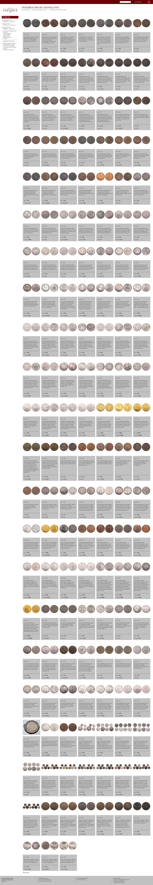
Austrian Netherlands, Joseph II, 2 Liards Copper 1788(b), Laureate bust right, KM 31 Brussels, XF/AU (123, 463)
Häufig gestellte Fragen (9, 44)
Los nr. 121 (118, 74)
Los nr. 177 (118, 378)
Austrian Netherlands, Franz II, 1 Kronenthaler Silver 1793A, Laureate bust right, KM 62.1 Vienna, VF (67, 705)
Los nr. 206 (136, 540)
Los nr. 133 (81, 151)
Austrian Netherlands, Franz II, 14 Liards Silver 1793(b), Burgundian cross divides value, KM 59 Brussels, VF (141, 666)
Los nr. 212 (118, 578)
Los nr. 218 (99, 620)
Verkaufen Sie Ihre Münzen (9, 47)
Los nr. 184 (118, 419)
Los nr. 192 (136, 458)
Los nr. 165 (26, 338)
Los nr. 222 (44, 661)
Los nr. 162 (99, 299)
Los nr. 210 (81, 578)
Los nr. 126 (81, 112)
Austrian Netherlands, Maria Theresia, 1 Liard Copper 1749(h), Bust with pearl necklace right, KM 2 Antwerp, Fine (68, 156)
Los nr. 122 (136, 74)
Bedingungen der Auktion (9, 43)
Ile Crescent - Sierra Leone (9, 25)
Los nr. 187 (44, 458)
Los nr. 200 (26, 540)
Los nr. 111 (62, 34)
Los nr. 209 (63, 578)
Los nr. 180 (44, 419)
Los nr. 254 (118, 817)
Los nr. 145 (44, 226)
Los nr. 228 (26, 700)
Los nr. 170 (118, 338)
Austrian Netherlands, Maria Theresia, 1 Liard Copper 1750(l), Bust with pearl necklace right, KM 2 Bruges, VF (104, 156)
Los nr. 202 (63, 540)
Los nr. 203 (81, 540)
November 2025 (26, 9)
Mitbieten (5, 32)
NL (136, 2)
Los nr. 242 (26, 778)
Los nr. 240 (118, 738)
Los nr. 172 (26, 378)
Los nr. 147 (81, 226)
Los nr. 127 (99, 112)
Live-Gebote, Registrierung (9, 31)
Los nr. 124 (44, 112)
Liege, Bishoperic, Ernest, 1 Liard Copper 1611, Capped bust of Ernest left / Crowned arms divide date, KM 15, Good (31, 39)
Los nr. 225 (99, 661)
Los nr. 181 (62, 419)
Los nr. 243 (44, 778)
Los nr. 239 (99, 738)
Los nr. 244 (63, 778)
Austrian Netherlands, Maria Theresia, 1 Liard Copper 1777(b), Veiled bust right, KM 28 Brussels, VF (123, 156)
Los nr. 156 (118, 262)
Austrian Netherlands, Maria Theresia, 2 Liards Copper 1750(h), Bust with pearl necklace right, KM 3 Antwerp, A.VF (31, 193)
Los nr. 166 (44, 338)
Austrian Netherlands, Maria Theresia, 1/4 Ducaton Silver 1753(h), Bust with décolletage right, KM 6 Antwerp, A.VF (31, 304)
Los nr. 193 (26, 502)
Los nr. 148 (99, 226)
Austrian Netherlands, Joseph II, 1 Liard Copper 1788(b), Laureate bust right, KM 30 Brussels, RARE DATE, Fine (86, 463)
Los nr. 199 (136, 502)
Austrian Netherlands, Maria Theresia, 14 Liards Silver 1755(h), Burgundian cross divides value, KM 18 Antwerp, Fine (49, 230)
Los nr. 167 (62, 338)
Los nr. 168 (81, 338)
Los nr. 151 (26, 262)
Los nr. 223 (63, 661)
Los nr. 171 (136, 338)
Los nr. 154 (81, 262)
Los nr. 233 (118, 700)
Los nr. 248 (136, 778)
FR (138, 2)
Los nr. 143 (136, 188)
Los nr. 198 (118, 502)
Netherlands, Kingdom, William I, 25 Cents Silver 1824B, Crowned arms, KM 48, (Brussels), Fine (68, 861)
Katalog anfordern (7, 37)
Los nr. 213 (136, 578)
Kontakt (5, 48)
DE (142, 2)
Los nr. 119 (81, 74)
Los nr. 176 (99, 378)
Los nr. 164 (136, 299)
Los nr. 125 (62, 112)
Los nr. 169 (99, 338)
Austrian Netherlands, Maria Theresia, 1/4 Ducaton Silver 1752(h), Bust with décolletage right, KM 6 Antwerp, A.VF (141, 267)
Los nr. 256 (26, 857)
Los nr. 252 (81, 817)
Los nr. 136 (136, 151)
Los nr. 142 (118, 188)
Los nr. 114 (118, 34)
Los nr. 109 (26, 34)
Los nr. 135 (118, 151)
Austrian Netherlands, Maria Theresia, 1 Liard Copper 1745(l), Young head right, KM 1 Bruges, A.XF (49, 156)
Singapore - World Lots (8, 28)
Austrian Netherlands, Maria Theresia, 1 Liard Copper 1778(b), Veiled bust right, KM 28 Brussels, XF (141, 156)
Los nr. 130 (26, 151)
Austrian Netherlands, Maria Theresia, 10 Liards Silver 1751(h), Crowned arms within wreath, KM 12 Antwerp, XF (31, 230)
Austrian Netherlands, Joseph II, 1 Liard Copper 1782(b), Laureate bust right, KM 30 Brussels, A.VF (68, 462)
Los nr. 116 (26, 74)
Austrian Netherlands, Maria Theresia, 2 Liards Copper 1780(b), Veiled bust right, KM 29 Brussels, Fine (123, 192)
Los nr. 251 (62, 817)
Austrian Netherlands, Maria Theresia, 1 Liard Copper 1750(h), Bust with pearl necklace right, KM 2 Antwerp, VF (86, 156)
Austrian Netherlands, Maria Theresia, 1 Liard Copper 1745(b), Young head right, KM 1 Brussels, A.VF (141, 116)
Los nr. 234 (136, 700)
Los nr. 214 (26, 620)
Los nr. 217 (81, 620)
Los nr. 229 (44, 700)
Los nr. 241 (136, 738)
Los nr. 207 (26, 578)
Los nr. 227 (136, 661)
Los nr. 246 (99, 778)
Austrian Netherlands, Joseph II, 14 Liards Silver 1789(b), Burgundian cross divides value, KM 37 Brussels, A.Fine (68, 506)
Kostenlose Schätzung (8, 49)
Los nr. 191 (118, 458)
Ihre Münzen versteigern (9, 46)
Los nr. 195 (62, 502)
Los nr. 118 (62, 74)
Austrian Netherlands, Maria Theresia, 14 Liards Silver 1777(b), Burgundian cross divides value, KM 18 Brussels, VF (68, 230)
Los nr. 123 (26, 112)
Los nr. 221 (26, 661)
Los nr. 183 (99, 419)
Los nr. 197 (99, 502)
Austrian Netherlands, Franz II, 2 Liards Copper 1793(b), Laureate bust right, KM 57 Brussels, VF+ (123, 665)
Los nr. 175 (81, 378)
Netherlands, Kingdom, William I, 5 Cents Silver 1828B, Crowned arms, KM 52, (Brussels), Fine (31, 861)
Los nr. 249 (26, 817)
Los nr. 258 (63, 857)
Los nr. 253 (99, 817)
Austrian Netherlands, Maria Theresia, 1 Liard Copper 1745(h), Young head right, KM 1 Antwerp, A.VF (31, 156)
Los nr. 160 (62, 299)
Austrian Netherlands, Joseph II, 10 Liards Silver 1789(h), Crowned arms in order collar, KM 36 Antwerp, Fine (50, 506)
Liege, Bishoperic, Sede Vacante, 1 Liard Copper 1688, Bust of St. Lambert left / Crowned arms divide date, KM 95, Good (141, 39)
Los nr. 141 (99, 188)
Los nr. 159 (44, 299)
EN (140, 2)
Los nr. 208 (44, 578)
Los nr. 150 (136, 226)
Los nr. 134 (99, 151)
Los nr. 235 (26, 738)
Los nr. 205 (118, 540)
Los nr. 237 (63, 738)
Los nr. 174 (62, 378)
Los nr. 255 (136, 817)
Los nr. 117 (44, 74)
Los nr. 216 (62, 620)
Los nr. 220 (136, 620)
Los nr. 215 (44, 620)
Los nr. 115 (136, 34)
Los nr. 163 (118, 299)
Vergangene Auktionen (8, 41)
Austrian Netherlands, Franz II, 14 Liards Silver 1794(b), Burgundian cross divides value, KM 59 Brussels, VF (31, 705)
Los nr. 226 (118, 661)
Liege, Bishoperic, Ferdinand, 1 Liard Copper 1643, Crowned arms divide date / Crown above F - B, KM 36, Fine (86, 39)
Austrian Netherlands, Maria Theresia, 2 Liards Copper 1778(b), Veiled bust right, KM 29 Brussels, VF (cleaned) (104, 192)
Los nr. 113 (99, 34)
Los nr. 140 (81, 188)
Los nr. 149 (118, 226)
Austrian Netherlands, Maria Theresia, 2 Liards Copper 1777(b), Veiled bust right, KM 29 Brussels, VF (86, 192)
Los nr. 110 (44, 34)
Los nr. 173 (44, 378)
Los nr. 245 (81, 778)
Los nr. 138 (44, 188)
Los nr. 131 (44, 151)
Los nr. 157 (136, 262)
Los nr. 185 (136, 419)
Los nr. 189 (81, 458)
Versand (5, 38)
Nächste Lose (26, 872)
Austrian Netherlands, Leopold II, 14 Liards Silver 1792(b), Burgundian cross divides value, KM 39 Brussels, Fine (123, 625)
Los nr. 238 (81, 738)
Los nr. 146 (62, 226)
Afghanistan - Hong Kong (9, 21)
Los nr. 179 (26, 419)
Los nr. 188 (62, 458)
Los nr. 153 (62, 262)
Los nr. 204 (99, 540)
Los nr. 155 (99, 262)
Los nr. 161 (81, 299)
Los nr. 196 (81, 502)
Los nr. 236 (44, 738)
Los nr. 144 (26, 226)
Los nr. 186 (26, 458)
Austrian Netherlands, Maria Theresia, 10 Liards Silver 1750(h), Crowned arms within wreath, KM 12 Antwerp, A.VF (141, 192)
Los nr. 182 (81, 419)
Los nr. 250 (44, 817)
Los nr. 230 (63, 700)
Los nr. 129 (136, 112)
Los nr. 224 (81, 661)
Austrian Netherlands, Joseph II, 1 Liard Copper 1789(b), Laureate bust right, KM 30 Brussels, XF (104, 462)
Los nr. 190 (99, 458)
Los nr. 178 (136, 378)
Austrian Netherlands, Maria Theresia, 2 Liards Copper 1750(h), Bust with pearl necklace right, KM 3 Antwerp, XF (49, 193)
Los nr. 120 (99, 74)
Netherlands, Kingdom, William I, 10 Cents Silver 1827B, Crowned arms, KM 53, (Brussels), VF (50, 861)
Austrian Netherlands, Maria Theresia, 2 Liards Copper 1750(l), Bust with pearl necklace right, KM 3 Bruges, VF (68, 192)
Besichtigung (6, 36)
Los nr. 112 (81, 34)
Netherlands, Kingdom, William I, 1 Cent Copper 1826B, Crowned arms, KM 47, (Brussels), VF (141, 822)
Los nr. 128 (118, 112)
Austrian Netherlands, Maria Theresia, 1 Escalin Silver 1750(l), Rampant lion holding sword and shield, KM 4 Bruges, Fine (104, 230)
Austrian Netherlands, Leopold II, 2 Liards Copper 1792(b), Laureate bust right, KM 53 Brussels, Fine (67, 625)
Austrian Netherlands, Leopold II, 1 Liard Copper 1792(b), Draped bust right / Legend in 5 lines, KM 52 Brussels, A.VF (50, 625)
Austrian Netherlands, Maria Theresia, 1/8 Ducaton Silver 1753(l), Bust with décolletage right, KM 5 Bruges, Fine (104, 267)
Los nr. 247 (118, 778)
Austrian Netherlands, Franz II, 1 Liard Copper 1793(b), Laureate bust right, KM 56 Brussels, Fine (104, 665)
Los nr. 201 (44, 540)
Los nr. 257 (44, 857)
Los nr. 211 (99, 578)
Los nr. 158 (26, 299)
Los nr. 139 (62, 188)
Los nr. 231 (81, 700)
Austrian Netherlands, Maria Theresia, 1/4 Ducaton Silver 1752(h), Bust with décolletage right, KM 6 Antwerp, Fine (123, 267)
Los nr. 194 (44, 502)
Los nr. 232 (99, 700)
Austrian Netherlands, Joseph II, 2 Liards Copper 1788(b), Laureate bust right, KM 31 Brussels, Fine (141, 463)
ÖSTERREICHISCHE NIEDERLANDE (57, 9)
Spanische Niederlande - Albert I (39, 9)
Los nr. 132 (62, 151)
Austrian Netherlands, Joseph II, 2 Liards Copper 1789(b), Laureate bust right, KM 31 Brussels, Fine (31, 506)
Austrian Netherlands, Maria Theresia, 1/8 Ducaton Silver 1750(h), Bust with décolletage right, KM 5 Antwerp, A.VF (86, 267)
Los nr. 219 (118, 620)
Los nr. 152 (44, 262)
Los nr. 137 (26, 188)
